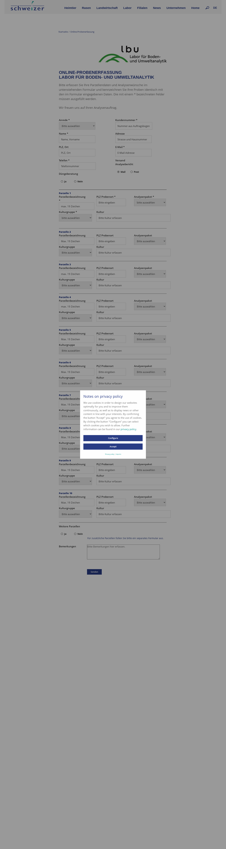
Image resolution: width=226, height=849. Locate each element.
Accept (113, 446)
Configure (113, 438)
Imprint (118, 454)
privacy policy (128, 429)
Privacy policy (109, 454)
